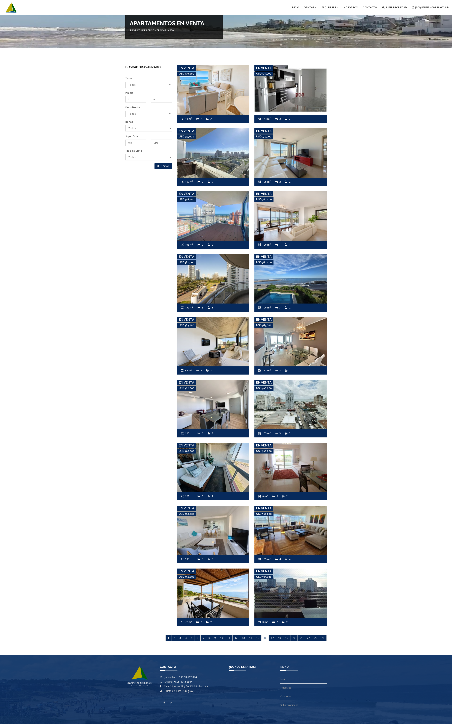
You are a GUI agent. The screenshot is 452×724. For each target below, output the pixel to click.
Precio (129, 93)
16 (265, 638)
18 (279, 638)
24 (323, 638)
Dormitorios (133, 107)
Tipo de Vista (133, 150)
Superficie (131, 136)
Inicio (295, 7)
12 (236, 638)
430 (172, 30)
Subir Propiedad (396, 7)
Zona (128, 78)
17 (272, 638)
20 (294, 638)
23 (315, 638)
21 (301, 638)
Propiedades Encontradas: (148, 30)
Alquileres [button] (329, 7)
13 (243, 638)
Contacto (370, 7)
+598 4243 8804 (183, 681)
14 (250, 638)
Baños (129, 121)
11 (228, 638)
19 (286, 638)
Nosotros (351, 7)
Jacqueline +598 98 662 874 (431, 7)
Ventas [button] (309, 7)
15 (257, 638)
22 (308, 638)
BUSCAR (164, 166)
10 (221, 638)
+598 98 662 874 (187, 677)
